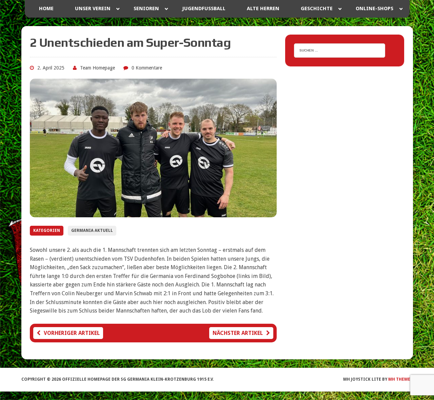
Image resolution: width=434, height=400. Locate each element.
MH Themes (400, 379)
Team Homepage (97, 68)
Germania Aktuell (92, 230)
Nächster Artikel (238, 333)
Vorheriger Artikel (72, 333)
